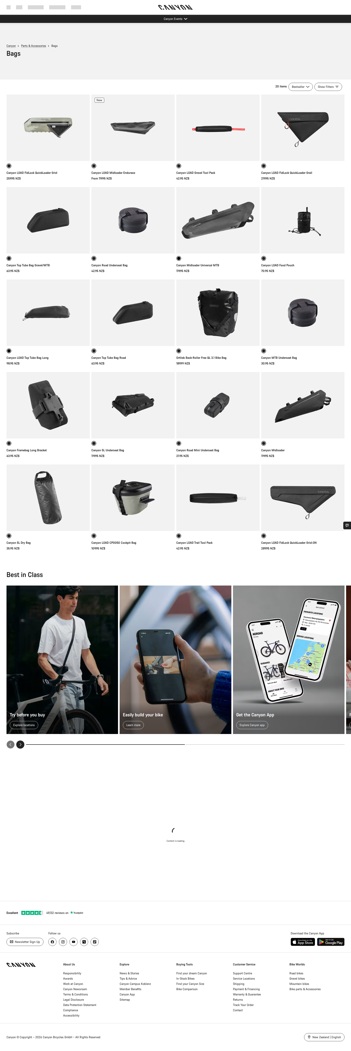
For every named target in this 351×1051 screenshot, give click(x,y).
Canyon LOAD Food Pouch (277, 265)
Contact (238, 1010)
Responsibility (72, 973)
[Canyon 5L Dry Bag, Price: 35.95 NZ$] (48, 497)
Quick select (48, 154)
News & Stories (129, 973)
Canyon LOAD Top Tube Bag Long (27, 358)
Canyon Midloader (273, 450)
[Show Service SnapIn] (347, 525)
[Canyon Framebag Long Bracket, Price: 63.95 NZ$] (48, 405)
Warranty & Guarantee (247, 994)
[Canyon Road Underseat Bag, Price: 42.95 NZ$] (133, 220)
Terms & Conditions (75, 994)
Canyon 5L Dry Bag (18, 543)
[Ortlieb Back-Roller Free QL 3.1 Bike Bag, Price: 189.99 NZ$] (218, 312)
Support (76, 7)
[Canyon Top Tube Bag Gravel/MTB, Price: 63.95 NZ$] (48, 220)
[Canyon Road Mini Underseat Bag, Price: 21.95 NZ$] (218, 405)
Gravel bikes (297, 978)
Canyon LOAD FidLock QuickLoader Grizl (31, 173)
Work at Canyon (73, 984)
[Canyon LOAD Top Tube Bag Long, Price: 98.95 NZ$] (48, 312)
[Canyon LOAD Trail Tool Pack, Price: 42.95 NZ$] (218, 497)
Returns (238, 1000)
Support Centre (242, 973)
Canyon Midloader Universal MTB (197, 265)
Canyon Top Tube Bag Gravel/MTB (28, 265)
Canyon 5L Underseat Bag (107, 450)
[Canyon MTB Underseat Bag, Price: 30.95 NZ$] (302, 312)
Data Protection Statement (79, 1005)
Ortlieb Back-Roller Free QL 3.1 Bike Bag (201, 358)
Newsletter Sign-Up (27, 942)
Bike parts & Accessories (305, 989)
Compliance (70, 1010)
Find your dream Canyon (191, 973)
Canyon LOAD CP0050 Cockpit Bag (113, 543)
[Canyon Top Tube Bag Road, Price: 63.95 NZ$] (133, 312)
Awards (68, 978)
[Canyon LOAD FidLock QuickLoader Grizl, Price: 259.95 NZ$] (48, 128)
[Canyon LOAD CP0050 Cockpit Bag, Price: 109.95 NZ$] (133, 497)
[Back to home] (175, 7)
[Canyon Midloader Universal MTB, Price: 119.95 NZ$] (218, 220)
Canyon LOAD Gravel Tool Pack (195, 173)
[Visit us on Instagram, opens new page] (63, 942)
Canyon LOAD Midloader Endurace (113, 173)
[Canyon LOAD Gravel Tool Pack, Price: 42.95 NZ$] (218, 128)
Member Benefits (130, 989)
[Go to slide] (265, 744)
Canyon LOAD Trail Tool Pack (194, 543)
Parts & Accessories (33, 46)
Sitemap (125, 1000)
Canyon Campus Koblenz (135, 984)
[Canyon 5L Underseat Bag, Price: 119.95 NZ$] (133, 405)
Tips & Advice (128, 978)
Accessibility (71, 1015)
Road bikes (296, 973)
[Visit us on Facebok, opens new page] (52, 942)
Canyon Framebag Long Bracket (26, 450)
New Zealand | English (326, 1037)
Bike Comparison (187, 989)
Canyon (11, 46)
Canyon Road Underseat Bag (109, 265)
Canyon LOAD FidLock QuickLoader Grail (286, 173)
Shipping (238, 984)
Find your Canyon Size (190, 984)
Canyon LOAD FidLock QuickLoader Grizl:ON (289, 543)
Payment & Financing (246, 989)
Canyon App (127, 994)
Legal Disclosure (73, 1000)
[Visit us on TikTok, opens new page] (95, 942)
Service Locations (244, 978)
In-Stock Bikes (185, 978)
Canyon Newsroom (75, 989)
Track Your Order (243, 1005)
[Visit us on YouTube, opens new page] (73, 942)
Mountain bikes (299, 984)
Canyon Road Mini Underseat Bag (197, 450)
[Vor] (20, 744)
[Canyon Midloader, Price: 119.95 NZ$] (302, 405)
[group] (175, 667)
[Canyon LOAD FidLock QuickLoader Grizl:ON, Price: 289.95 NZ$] (302, 497)
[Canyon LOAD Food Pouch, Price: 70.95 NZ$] (302, 220)
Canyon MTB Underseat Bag (279, 358)
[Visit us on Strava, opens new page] (84, 942)
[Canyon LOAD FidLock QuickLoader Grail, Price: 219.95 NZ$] (302, 128)
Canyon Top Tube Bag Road (108, 358)
